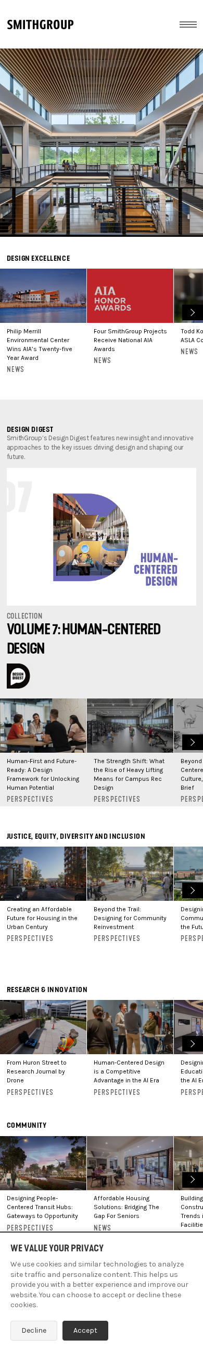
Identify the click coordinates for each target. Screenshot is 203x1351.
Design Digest (30, 429)
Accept (85, 1330)
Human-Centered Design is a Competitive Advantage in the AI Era (129, 1071)
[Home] (40, 24)
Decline (33, 1330)
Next (191, 311)
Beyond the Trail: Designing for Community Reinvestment (130, 918)
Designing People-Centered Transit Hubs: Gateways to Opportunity (42, 1207)
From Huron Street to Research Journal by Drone (37, 1071)
